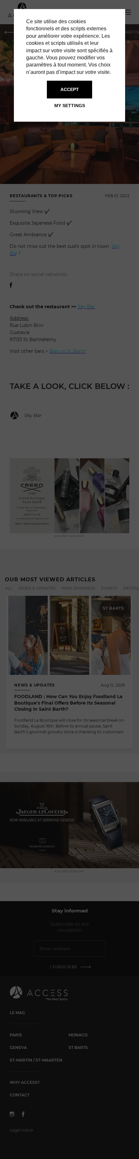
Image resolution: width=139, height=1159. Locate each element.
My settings (69, 105)
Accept (69, 89)
